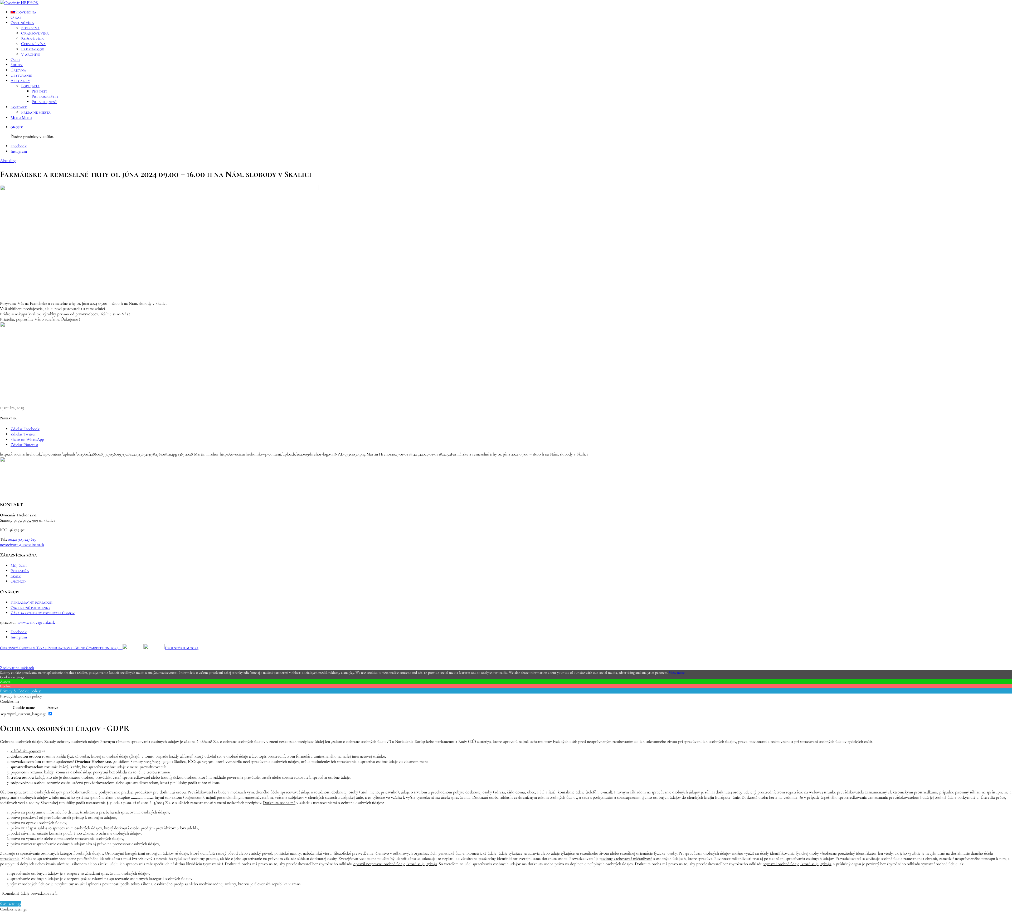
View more (677, 672)
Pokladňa (20, 570)
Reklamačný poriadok (31, 602)
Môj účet (19, 565)
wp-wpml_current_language (23, 713)
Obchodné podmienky (30, 607)
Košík (16, 576)
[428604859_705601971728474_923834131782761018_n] (159, 189)
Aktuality (8, 160)
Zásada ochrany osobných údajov (43, 612)
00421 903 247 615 (22, 539)
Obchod (18, 581)
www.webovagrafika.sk (36, 622)
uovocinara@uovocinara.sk (22, 544)
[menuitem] (511, 12)
